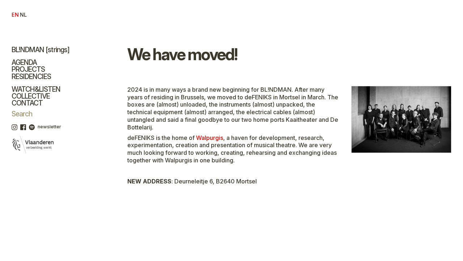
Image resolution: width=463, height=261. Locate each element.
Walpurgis (209, 137)
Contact (27, 103)
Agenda (24, 62)
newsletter (49, 126)
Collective (31, 96)
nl (23, 15)
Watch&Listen (36, 89)
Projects (28, 69)
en (15, 15)
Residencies (31, 76)
